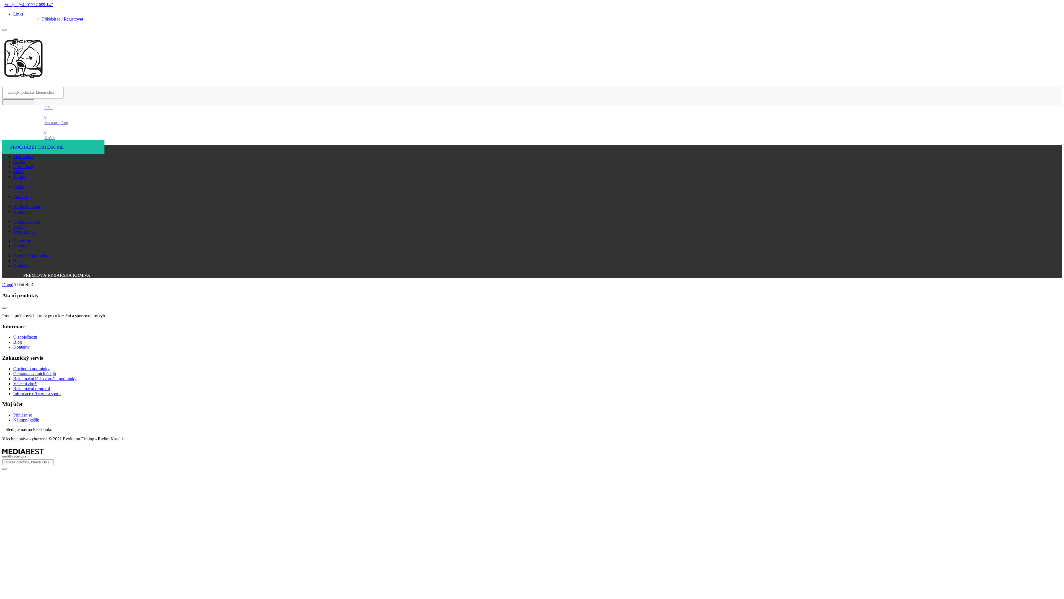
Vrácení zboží (25, 383)
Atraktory (21, 211)
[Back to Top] (4, 308)
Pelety (18, 186)
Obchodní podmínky (31, 255)
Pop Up (20, 196)
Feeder (19, 161)
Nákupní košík (26, 420)
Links (18, 14)
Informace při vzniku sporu (37, 393)
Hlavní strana (25, 240)
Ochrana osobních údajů (34, 373)
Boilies (19, 176)
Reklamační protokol (31, 388)
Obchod (20, 245)
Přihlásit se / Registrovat (62, 19)
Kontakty (21, 265)
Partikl (19, 226)
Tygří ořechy (24, 231)
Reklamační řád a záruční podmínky (44, 378)
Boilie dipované (27, 206)
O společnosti (25, 337)
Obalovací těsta (26, 221)
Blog (17, 260)
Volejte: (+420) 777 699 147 (28, 4)
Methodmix (23, 156)
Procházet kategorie (37, 147)
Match (18, 171)
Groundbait (23, 166)
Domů (7, 284)
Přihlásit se (22, 415)
